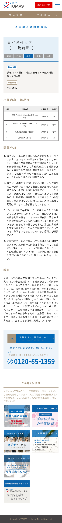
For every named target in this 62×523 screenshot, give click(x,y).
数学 (19, 56)
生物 (48, 56)
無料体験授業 (43, 4)
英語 (9, 56)
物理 (29, 56)
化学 (38, 56)
